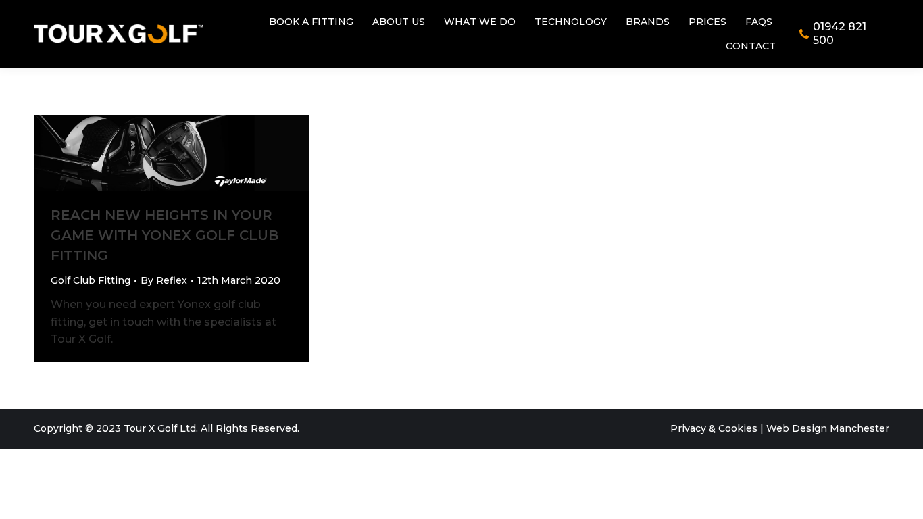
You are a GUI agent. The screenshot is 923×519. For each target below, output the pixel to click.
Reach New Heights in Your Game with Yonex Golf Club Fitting (164, 235)
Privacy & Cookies (713, 428)
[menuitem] (311, 21)
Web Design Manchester (827, 428)
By (164, 280)
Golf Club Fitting (90, 280)
